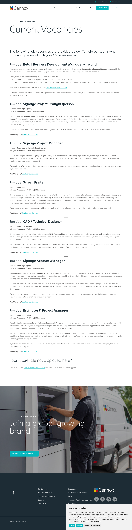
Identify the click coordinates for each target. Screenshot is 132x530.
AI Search (117, 8)
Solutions (57, 8)
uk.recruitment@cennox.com (56, 88)
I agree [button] (72, 525)
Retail (69, 496)
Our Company (43, 489)
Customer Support (117, 2)
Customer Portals (102, 2)
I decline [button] (79, 525)
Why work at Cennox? (25, 453)
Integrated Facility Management (79, 500)
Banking (41, 500)
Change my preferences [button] (92, 525)
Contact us (103, 8)
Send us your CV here (30, 135)
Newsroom (71, 489)
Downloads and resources (77, 493)
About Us (88, 8)
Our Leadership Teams (46, 496)
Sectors (68, 8)
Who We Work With (45, 493)
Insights (78, 8)
